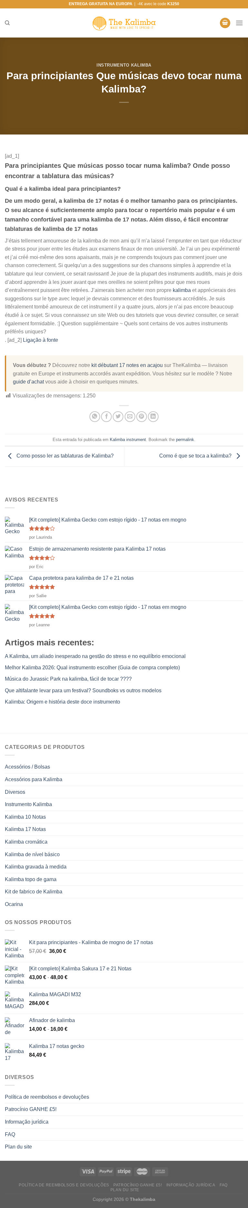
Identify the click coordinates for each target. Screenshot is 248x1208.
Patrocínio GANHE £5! (31, 1109)
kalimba (182, 290)
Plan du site (18, 1146)
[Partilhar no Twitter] (118, 416)
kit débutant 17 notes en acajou (127, 365)
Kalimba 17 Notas (25, 829)
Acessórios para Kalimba (33, 779)
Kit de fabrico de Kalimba (33, 891)
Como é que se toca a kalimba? (196, 455)
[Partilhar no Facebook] (106, 416)
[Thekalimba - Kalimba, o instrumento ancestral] (124, 23)
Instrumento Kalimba (124, 65)
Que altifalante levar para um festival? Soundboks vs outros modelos (83, 690)
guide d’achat (28, 381)
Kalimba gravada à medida (36, 866)
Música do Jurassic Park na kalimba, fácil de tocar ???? (68, 679)
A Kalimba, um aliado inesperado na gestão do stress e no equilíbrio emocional (95, 656)
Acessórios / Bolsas (27, 767)
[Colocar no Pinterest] (141, 416)
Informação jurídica (26, 1122)
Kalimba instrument (128, 439)
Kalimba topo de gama (31, 879)
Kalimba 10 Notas (25, 817)
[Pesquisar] (7, 23)
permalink (185, 439)
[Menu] (239, 23)
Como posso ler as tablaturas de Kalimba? (64, 455)
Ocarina (14, 904)
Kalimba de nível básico (32, 854)
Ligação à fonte (40, 340)
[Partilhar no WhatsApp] (94, 416)
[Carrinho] (225, 23)
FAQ (10, 1134)
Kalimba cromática (26, 842)
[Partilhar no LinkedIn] (153, 416)
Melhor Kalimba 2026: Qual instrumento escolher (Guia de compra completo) (92, 667)
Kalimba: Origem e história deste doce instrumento (62, 702)
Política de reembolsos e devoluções (47, 1097)
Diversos (15, 792)
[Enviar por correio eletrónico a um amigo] (130, 416)
